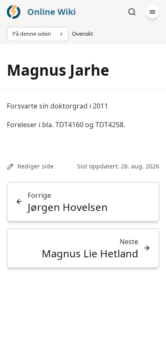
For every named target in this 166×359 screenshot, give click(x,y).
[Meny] (152, 12)
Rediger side (35, 166)
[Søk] (132, 11)
